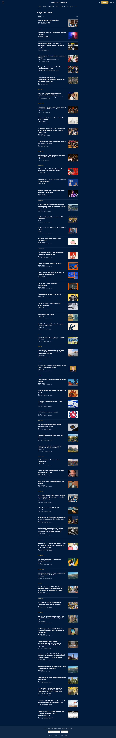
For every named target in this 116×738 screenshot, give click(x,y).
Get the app (64, 731)
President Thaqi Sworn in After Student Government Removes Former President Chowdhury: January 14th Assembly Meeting (50, 530)
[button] (40, 6)
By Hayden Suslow (42, 209)
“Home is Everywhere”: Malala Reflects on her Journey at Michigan (51, 191)
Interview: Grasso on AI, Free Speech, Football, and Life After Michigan (50, 94)
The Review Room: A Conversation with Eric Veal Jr (52, 228)
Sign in (112, 2)
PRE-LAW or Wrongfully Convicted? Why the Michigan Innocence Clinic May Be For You (51, 617)
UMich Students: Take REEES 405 (48, 508)
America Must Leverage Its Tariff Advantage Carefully (52, 380)
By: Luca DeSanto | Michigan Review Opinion (48, 59)
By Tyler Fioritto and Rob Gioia (45, 704)
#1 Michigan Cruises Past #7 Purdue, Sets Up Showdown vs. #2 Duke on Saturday (52, 108)
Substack (51, 735)
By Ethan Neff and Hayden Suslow (45, 549)
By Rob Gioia (41, 296)
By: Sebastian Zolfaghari (43, 36)
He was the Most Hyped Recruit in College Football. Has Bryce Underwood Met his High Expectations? (52, 206)
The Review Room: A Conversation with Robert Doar (50, 218)
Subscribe (104, 2)
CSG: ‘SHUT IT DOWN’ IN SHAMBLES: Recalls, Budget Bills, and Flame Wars (49, 603)
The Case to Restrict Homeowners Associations (49, 460)
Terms (62, 728)
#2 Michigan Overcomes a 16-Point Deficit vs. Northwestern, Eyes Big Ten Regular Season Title (51, 130)
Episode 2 (40, 231)
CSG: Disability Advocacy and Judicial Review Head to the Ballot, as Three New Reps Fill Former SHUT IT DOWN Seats (50, 689)
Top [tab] (43, 16)
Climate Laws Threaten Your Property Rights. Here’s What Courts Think (49, 447)
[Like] (38, 25)
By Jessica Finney (41, 183)
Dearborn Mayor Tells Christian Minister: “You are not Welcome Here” (51, 253)
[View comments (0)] (47, 25)
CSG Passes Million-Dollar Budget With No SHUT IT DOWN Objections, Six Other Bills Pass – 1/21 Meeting (51, 497)
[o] (73, 219)
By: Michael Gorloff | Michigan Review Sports (48, 70)
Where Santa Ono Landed (46, 314)
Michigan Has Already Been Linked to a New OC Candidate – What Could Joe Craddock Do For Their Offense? (52, 545)
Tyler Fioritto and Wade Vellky (44, 693)
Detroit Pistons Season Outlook (48, 412)
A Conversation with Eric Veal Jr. (48, 20)
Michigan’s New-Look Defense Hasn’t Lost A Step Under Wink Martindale (52, 574)
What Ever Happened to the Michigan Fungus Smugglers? (49, 304)
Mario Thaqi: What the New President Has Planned (51, 482)
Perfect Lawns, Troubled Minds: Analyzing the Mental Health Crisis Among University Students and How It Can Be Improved (51, 655)
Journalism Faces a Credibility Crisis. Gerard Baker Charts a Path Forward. (52, 366)
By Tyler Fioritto (41, 500)
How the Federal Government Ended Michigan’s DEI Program (49, 425)
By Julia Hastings (41, 485)
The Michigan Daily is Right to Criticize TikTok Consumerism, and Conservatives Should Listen (51, 630)
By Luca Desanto (41, 194)
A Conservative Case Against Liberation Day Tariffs (52, 391)
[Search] (96, 2)
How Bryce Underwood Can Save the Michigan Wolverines (49, 560)
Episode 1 (40, 220)
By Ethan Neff (41, 339)
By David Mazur (41, 172)
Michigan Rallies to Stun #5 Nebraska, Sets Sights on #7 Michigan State (51, 156)
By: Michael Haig (41, 48)
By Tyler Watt (41, 681)
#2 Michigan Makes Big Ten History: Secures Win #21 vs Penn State (52, 142)
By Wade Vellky (41, 355)
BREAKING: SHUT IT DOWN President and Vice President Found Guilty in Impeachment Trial (51, 713)
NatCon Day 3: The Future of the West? (50, 263)
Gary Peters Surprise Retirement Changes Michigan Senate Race (51, 471)
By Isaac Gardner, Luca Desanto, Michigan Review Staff (50, 97)
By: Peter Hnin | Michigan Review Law (46, 83)
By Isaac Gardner (42, 121)
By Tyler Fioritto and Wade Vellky (45, 717)
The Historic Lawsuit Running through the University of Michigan (51, 325)
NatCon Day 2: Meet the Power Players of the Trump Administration (51, 273)
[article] (58, 23)
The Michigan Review (45, 23)
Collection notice (68, 728)
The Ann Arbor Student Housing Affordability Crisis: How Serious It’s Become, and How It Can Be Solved (49, 643)
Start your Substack (54, 731)
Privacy (59, 728)
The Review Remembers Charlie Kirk (49, 294)
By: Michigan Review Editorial (44, 22)
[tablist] (41, 16)
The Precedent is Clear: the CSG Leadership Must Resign (52, 678)
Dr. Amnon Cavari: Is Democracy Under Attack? (50, 402)
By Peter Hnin (41, 256)
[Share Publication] (99, 2)
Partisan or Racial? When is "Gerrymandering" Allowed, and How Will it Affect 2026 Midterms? (51, 79)
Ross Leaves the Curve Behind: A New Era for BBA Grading (51, 118)
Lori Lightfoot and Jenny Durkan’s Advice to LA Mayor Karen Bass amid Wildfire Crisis (52, 518)
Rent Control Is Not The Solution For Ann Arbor (50, 436)
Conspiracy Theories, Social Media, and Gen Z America (52, 33)
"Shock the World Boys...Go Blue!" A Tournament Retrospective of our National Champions (51, 45)
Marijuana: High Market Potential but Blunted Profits (49, 239)
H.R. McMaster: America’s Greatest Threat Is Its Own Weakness (52, 180)
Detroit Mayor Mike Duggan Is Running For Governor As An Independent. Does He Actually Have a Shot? (51, 351)
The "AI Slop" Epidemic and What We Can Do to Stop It (52, 57)
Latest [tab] (39, 16)
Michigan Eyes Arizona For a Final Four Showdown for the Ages (50, 67)
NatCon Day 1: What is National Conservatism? (47, 284)
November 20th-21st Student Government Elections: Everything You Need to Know (51, 701)
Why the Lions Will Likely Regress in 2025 (51, 338)
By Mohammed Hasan (43, 521)
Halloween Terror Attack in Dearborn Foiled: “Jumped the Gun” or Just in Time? (52, 169)
